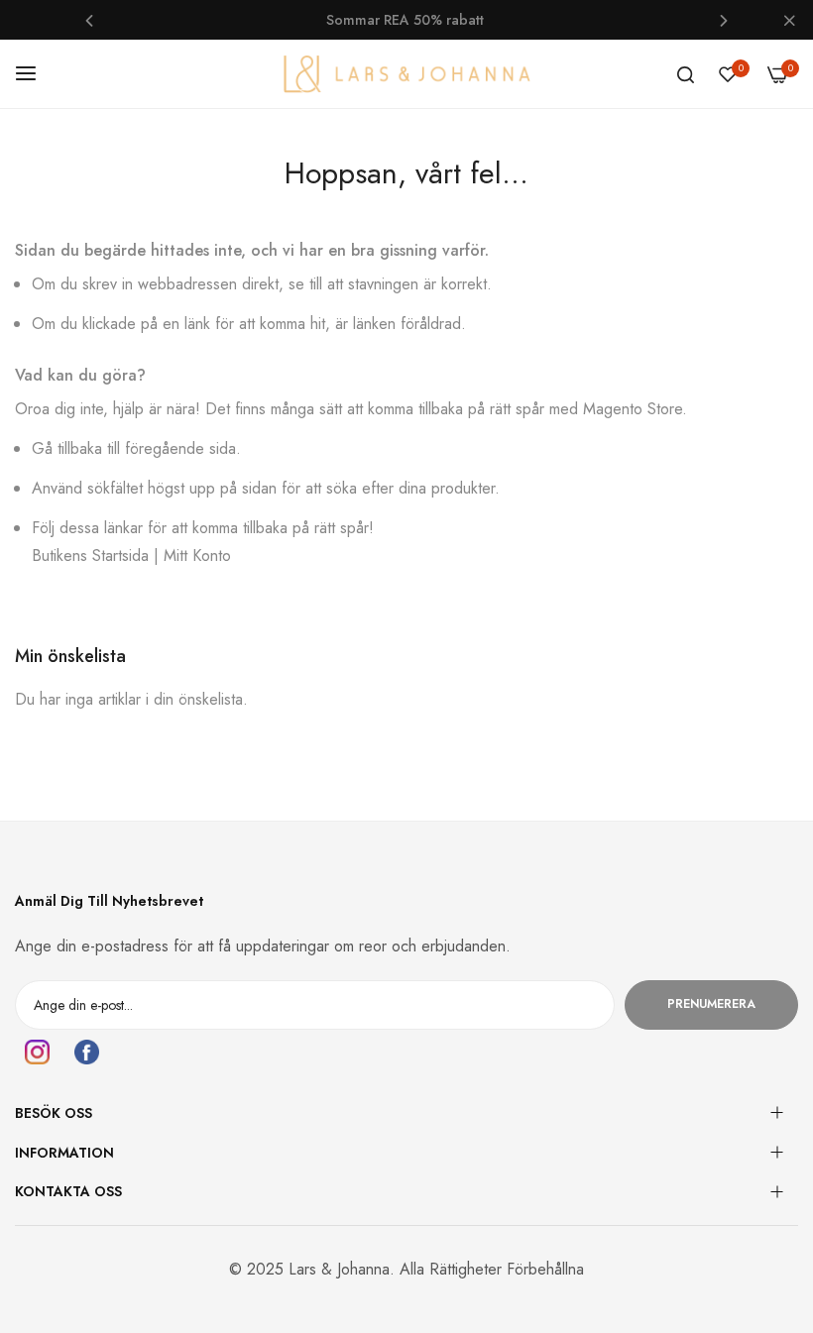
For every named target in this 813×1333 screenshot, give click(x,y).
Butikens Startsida (90, 555)
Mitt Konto (197, 555)
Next (724, 20)
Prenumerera (711, 1004)
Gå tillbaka (67, 448)
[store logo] (406, 74)
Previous (89, 20)
